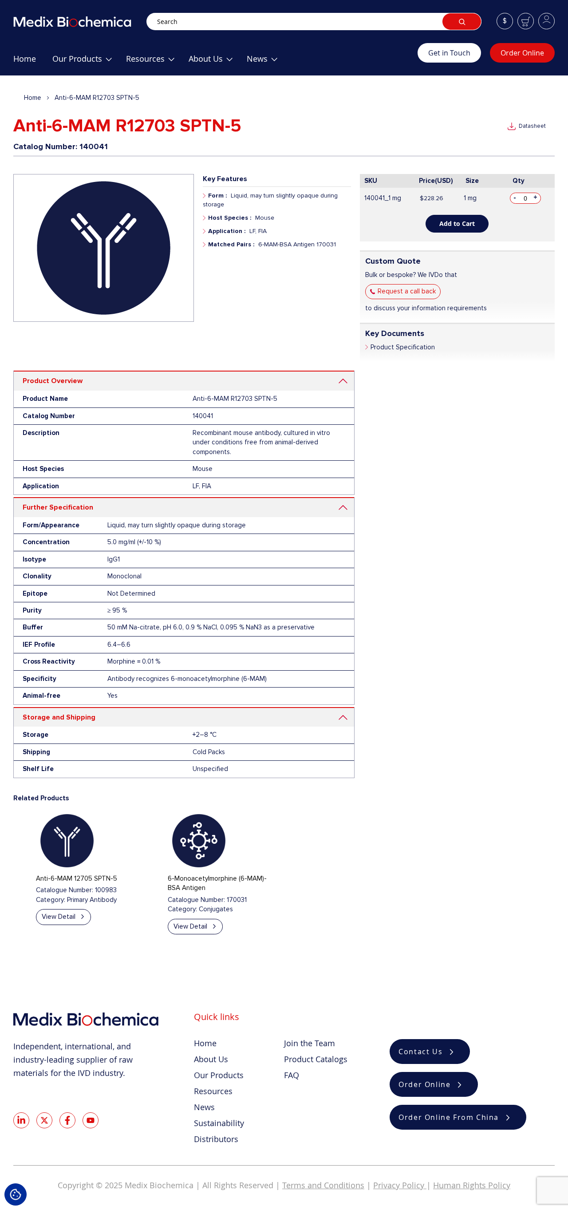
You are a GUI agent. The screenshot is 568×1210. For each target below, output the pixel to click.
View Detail (58, 917)
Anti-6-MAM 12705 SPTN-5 (76, 878)
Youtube (91, 1120)
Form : (217, 195)
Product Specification (403, 347)
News (204, 1107)
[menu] (215, 62)
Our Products (219, 1075)
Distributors (216, 1139)
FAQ (291, 1075)
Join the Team (309, 1043)
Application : (226, 231)
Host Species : (229, 217)
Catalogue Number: (64, 890)
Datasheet (532, 126)
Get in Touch (449, 53)
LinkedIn (21, 1120)
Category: (50, 900)
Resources (213, 1091)
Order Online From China (448, 1117)
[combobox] (313, 21)
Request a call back (407, 291)
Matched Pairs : (231, 244)
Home (32, 98)
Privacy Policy (399, 1185)
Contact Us (420, 1051)
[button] (505, 21)
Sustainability (219, 1123)
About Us (211, 1059)
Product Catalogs (315, 1059)
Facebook (67, 1120)
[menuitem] (24, 62)
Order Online (522, 53)
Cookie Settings (15, 1194)
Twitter (44, 1120)
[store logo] (79, 21)
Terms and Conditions (323, 1185)
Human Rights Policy (471, 1185)
